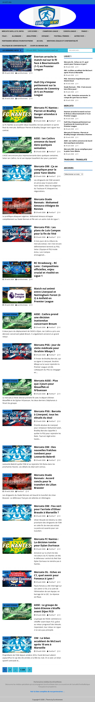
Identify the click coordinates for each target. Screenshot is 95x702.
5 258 (22, 669)
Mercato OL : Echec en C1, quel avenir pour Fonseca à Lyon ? (47, 575)
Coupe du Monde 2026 (39, 46)
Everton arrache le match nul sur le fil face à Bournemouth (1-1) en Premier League (46, 63)
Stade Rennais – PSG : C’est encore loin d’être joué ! (77, 88)
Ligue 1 (67, 56)
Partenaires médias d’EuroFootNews (17, 41)
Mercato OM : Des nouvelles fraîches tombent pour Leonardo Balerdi (45, 451)
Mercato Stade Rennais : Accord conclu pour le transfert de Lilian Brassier (45, 481)
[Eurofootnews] (47, 27)
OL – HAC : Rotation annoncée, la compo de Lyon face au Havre (77, 96)
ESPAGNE (45, 36)
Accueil (40, 41)
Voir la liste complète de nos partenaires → (47, 691)
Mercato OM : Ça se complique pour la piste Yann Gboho (46, 169)
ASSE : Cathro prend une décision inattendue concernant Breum (46, 318)
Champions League (50, 31)
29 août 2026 (9, 73)
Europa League (70, 31)
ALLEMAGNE (16, 36)
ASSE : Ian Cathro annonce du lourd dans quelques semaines (45, 143)
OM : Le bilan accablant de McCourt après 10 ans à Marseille (47, 642)
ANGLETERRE (31, 36)
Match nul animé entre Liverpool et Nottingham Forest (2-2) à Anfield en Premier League (47, 295)
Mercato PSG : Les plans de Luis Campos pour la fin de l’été (47, 230)
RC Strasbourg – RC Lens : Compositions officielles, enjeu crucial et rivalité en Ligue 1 (46, 269)
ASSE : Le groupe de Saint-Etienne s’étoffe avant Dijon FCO (47, 608)
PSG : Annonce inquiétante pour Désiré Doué (77, 80)
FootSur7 (52, 121)
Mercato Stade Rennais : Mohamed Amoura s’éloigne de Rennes (46, 204)
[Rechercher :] (80, 50)
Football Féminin (61, 36)
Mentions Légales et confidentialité (62, 41)
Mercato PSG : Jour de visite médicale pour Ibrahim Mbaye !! (47, 348)
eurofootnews (22, 73)
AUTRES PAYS (79, 36)
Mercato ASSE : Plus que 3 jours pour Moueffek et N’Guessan (46, 385)
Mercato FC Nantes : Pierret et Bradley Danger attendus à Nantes (46, 112)
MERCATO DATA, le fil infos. (13, 31)
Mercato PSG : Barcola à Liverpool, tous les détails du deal (47, 414)
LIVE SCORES (32, 31)
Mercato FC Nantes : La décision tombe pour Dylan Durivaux (46, 542)
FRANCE (84, 31)
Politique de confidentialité (14, 46)
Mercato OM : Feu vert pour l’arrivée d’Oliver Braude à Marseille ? (47, 509)
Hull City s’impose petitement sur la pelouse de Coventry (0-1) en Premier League (46, 88)
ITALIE (4, 36)
